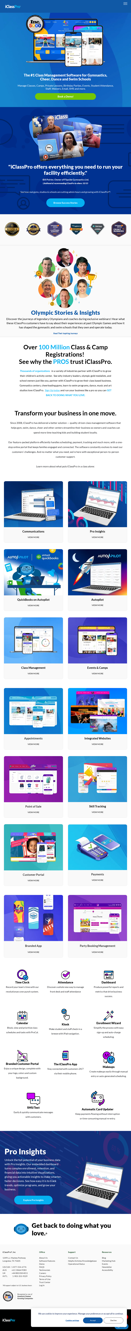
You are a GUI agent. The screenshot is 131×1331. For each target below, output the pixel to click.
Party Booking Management (97, 946)
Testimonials (44, 1270)
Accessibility (107, 1270)
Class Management (33, 667)
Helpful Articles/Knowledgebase (82, 1261)
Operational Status (76, 1264)
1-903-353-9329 (19, 1276)
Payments (97, 874)
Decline (113, 1320)
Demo (42, 1264)
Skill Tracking (97, 806)
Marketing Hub (108, 1261)
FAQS (41, 1267)
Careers (42, 1273)
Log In (42, 1285)
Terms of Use (44, 1279)
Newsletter (107, 1267)
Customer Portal (33, 874)
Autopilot (97, 599)
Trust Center (44, 1282)
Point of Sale (33, 806)
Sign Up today (52, 390)
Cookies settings (72, 1320)
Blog (104, 1258)
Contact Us (73, 1258)
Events (105, 1264)
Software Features (47, 1261)
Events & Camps (97, 667)
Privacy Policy (45, 1276)
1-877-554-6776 (18, 1267)
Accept (93, 1320)
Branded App (33, 946)
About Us (43, 1258)
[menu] (125, 3)
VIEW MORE (33, 537)
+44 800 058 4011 (20, 1273)
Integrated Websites (97, 738)
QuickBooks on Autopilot (33, 599)
